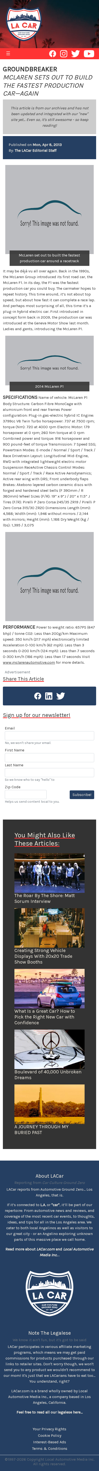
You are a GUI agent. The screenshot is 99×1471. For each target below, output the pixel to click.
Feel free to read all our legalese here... (50, 1412)
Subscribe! (82, 794)
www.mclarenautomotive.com (29, 662)
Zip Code (12, 787)
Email (10, 728)
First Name (14, 750)
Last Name (14, 765)
